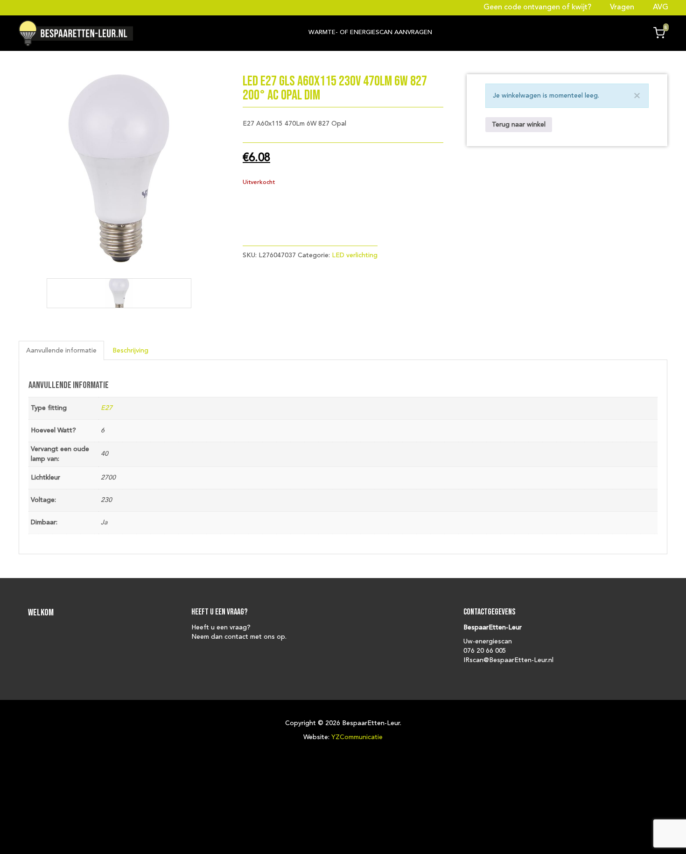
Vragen (622, 7)
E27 (106, 408)
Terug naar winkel (519, 124)
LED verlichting (355, 255)
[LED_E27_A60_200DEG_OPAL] (119, 293)
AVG (659, 7)
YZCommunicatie (357, 737)
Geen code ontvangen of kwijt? (538, 7)
